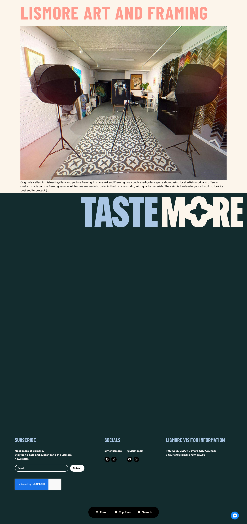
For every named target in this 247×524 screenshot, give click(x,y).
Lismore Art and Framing (114, 12)
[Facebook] (107, 459)
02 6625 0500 (177, 450)
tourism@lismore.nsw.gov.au (186, 454)
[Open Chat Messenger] (235, 515)
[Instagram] (114, 459)
